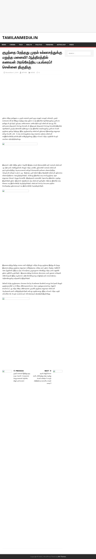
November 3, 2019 (12, 72)
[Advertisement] (48, 16)
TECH (21, 45)
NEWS (4, 45)
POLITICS (38, 45)
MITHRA (24, 72)
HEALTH (29, 45)
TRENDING (49, 45)
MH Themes (62, 557)
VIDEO (71, 45)
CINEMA (12, 45)
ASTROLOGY (61, 45)
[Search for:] (79, 53)
